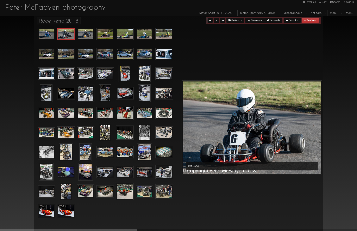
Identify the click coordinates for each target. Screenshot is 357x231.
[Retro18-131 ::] (46, 113)
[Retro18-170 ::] (105, 132)
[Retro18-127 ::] (125, 93)
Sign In (350, 2)
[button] (210, 20)
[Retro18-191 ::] (85, 152)
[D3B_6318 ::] (125, 34)
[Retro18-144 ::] (125, 113)
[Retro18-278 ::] (164, 191)
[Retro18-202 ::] (46, 172)
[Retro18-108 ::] (125, 73)
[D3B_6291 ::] (46, 34)
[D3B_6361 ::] (144, 54)
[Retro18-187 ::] (46, 152)
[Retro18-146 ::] (144, 113)
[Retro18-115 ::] (164, 73)
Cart (324, 2)
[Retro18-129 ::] (144, 93)
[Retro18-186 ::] (164, 132)
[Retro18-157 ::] (46, 132)
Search (336, 2)
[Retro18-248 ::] (144, 172)
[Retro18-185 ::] (144, 132)
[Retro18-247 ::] (125, 172)
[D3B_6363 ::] (164, 54)
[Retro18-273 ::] (125, 191)
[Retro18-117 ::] (66, 93)
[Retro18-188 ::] (66, 152)
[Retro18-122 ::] (85, 93)
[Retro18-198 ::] (144, 152)
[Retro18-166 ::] (85, 132)
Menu (333, 12)
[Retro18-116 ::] (46, 93)
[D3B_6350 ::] (105, 54)
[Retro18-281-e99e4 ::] (66, 211)
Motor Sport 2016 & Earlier (257, 12)
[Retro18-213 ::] (66, 172)
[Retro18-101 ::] (66, 73)
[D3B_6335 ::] (164, 34)
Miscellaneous (292, 12)
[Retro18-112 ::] (144, 73)
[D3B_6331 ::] (144, 34)
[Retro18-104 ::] (85, 73)
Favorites (311, 2)
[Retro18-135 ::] (66, 113)
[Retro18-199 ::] (164, 152)
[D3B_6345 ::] (66, 54)
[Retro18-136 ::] (85, 113)
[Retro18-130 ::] (164, 93)
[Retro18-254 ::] (46, 191)
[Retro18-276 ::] (144, 191)
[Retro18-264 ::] (85, 191)
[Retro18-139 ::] (105, 113)
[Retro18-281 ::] (46, 211)
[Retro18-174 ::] (125, 133)
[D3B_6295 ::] (85, 34)
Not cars (316, 12)
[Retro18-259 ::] (66, 191)
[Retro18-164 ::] (66, 132)
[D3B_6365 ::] (46, 73)
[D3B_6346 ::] (85, 54)
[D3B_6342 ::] (46, 54)
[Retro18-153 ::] (164, 113)
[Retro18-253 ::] (164, 172)
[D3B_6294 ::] (66, 34)
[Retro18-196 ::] (125, 152)
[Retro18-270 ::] (105, 191)
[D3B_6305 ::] (105, 34)
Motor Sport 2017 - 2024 (215, 12)
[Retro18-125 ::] (105, 93)
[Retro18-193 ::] (105, 152)
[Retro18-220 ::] (85, 172)
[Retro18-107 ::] (105, 73)
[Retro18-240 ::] (105, 172)
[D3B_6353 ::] (125, 54)
